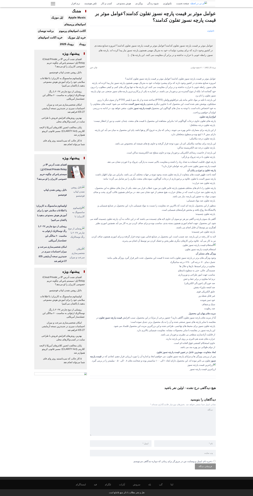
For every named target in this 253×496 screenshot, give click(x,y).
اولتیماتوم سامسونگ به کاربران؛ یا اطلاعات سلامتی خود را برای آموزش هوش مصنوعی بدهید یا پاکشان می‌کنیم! (62, 82)
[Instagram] (83, 484)
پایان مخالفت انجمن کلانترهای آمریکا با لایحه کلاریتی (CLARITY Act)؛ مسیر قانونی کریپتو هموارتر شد (62, 131)
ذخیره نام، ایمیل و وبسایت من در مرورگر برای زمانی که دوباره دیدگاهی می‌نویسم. (172, 461)
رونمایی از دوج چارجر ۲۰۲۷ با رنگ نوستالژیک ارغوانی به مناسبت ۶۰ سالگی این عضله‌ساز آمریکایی (63, 95)
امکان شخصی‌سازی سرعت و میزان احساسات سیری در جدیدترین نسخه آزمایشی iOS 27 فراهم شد (63, 108)
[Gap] (163, 484)
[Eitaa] (173, 484)
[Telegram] (110, 484)
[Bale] (151, 484)
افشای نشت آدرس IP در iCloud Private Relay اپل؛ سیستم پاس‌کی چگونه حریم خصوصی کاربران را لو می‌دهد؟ (63, 63)
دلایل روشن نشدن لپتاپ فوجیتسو (65, 72)
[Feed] (97, 484)
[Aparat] (124, 484)
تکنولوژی (210, 31)
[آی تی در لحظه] (198, 3)
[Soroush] (139, 484)
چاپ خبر (94, 67)
